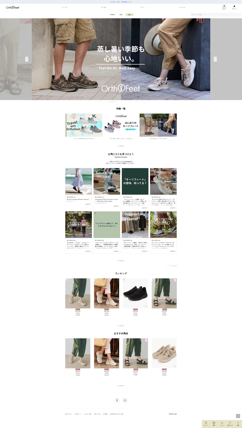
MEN (121, 14)
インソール (182, 7)
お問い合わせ (97, 414)
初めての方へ (68, 414)
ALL (129, 14)
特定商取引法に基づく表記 (117, 414)
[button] (215, 59)
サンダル (103, 7)
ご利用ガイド (77, 414)
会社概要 (105, 414)
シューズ (64, 7)
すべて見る (120, 146)
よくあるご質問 (88, 414)
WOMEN (112, 14)
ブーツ (142, 7)
